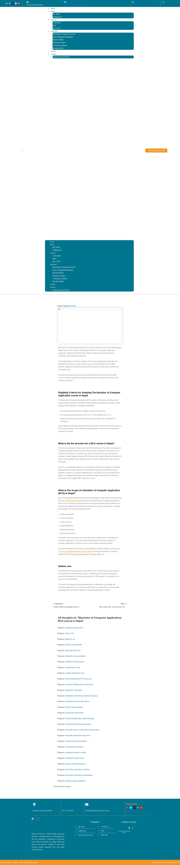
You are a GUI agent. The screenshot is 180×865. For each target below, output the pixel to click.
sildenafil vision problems (75, 656)
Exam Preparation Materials (62, 37)
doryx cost (69, 633)
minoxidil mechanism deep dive (77, 735)
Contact (53, 51)
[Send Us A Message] (86, 804)
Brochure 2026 (57, 48)
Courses (53, 20)
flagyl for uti (70, 639)
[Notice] (163, 2)
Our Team (56, 14)
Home (53, 8)
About (53, 11)
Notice (164, 5)
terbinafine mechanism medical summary (81, 696)
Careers (53, 54)
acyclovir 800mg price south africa (79, 684)
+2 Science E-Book (59, 45)
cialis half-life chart (73, 650)
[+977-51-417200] (133, 2)
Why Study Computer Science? (64, 34)
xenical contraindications (75, 764)
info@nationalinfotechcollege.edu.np (76, 5)
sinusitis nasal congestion (75, 781)
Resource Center (58, 42)
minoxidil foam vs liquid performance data (82, 730)
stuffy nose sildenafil (73, 645)
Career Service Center (60, 57)
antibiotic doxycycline (74, 628)
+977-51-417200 (137, 5)
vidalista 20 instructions (74, 662)
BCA (54, 25)
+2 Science (56, 23)
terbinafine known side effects (77, 701)
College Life (56, 17)
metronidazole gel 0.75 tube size (78, 679)
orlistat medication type (74, 673)
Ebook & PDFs (58, 40)
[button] (89, 150)
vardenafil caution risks (74, 758)
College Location (40, 808)
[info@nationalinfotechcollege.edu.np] (65, 2)
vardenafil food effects (74, 747)
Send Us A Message (94, 808)
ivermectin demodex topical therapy (79, 718)
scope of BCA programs (69, 501)
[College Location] (34, 804)
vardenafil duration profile (75, 752)
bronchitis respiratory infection (77, 769)
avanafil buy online (72, 667)
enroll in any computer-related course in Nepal (75, 551)
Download (54, 31)
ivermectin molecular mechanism (78, 724)
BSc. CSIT (56, 28)
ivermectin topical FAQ (74, 713)
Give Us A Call (68, 808)
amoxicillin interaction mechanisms (79, 775)
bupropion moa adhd (73, 690)
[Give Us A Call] (63, 804)
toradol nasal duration (74, 707)
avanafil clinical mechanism (76, 741)
